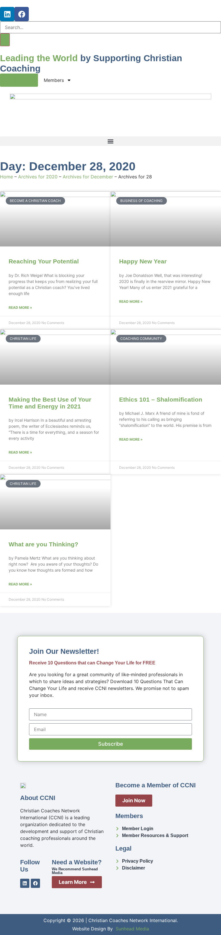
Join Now (19, 80)
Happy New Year (143, 261)
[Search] (5, 39)
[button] (110, 141)
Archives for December (88, 177)
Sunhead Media (132, 929)
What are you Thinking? (43, 544)
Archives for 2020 (38, 177)
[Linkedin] (7, 14)
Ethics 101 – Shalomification (160, 399)
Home (6, 177)
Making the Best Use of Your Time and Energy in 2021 (50, 403)
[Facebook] (21, 14)
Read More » (20, 307)
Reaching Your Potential (44, 261)
